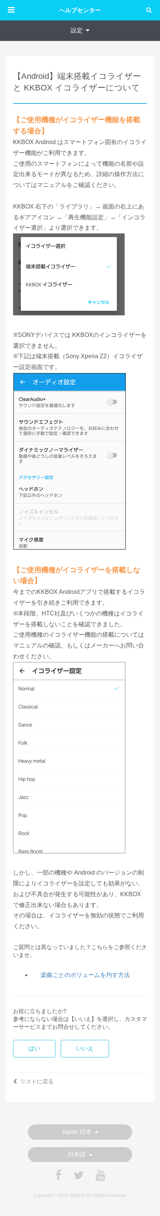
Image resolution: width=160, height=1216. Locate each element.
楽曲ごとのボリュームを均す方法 (85, 975)
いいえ (85, 1048)
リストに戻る (37, 1081)
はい (34, 1048)
